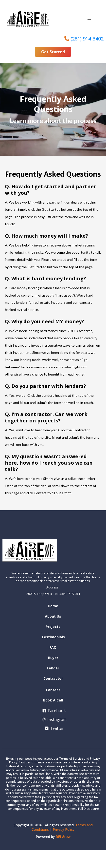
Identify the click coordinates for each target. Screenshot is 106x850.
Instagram (57, 719)
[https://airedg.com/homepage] (28, 18)
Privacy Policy (63, 829)
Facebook (57, 710)
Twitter (57, 728)
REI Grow (63, 836)
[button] (89, 18)
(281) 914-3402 (87, 38)
